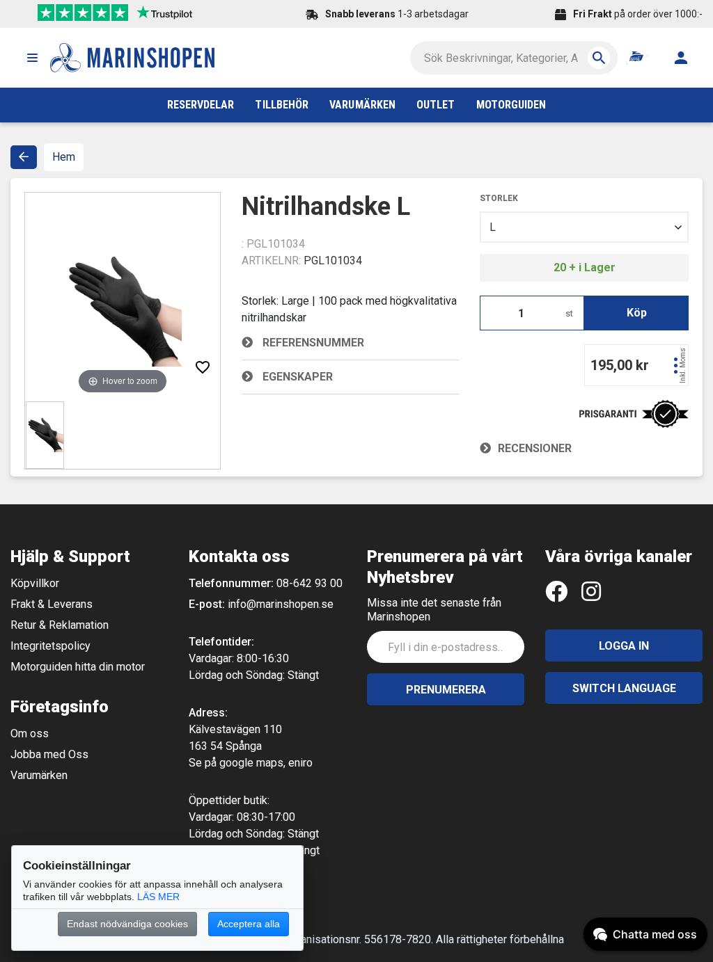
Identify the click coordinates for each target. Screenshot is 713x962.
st (569, 313)
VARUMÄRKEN (362, 104)
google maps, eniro (266, 762)
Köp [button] (637, 312)
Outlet (435, 104)
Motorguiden (511, 104)
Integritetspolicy (50, 645)
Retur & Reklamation (59, 625)
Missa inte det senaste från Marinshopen (434, 609)
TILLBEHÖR (281, 104)
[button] (32, 58)
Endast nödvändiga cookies (127, 923)
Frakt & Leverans (51, 604)
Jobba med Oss (49, 754)
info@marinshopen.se (281, 604)
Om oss (29, 733)
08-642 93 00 (309, 583)
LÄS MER (158, 896)
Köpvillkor (34, 583)
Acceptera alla (248, 923)
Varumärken (39, 775)
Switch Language (624, 688)
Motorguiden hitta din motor (77, 666)
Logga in (624, 645)
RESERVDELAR (201, 104)
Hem (63, 156)
